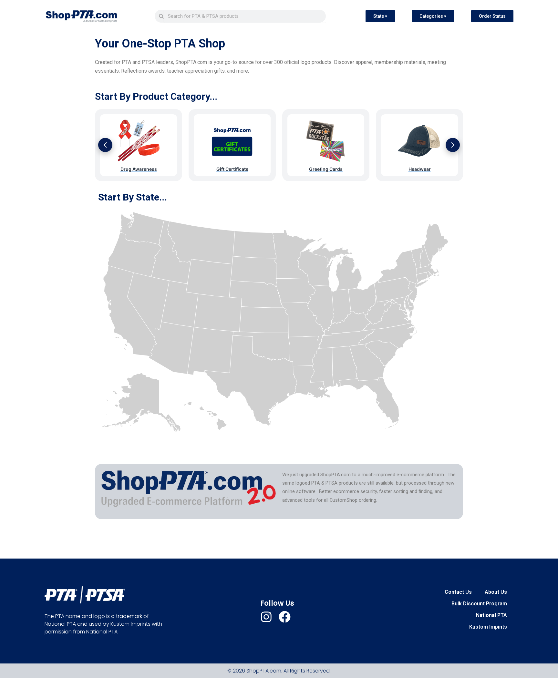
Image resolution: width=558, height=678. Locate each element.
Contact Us (458, 592)
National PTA (491, 615)
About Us (496, 592)
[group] (138, 145)
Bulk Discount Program (479, 604)
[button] (105, 145)
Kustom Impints (488, 627)
